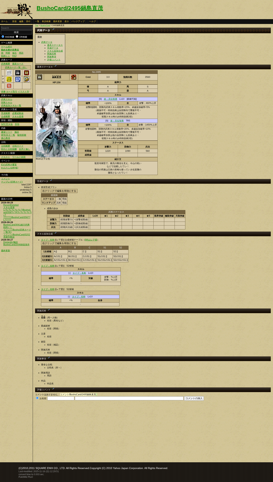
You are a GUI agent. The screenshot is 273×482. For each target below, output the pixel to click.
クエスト (5, 157)
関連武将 (51, 53)
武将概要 (5, 63)
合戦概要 (5, 146)
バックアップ (78, 21)
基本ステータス (55, 45)
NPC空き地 (7, 124)
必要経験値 (17, 113)
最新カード (17, 63)
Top (36, 25)
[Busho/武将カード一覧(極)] (18, 75)
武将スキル (6, 99)
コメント (5, 178)
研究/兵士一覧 (8, 135)
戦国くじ (5, 56)
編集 (21, 21)
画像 (3, 91)
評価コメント (54, 59)
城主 (14, 53)
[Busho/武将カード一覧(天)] (9, 75)
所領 (17, 124)
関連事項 (51, 56)
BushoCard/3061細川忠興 (16, 224)
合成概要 (5, 116)
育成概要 (5, 113)
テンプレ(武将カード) (12, 182)
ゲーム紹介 (6, 46)
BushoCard (45, 25)
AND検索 (9, 37)
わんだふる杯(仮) (9, 167)
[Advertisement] (66, 430)
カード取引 (11, 91)
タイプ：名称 (47, 239)
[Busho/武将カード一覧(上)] (9, 81)
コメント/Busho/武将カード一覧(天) (17, 230)
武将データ (46, 42)
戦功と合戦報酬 (9, 149)
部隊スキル (6, 102)
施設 (16, 132)
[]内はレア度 (91, 239)
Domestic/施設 (10, 242)
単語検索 (46, 21)
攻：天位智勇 (110, 99)
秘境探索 (21, 135)
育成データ (52, 48)
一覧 (37, 21)
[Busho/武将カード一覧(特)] (26, 75)
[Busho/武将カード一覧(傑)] (26, 81)
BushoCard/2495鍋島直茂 (70, 8)
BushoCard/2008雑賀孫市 (16, 244)
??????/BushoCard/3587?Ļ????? (16, 218)
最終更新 (57, 21)
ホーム (4, 21)
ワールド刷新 (19, 157)
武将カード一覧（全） (16, 67)
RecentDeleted (11, 205)
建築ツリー (6, 132)
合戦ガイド (17, 146)
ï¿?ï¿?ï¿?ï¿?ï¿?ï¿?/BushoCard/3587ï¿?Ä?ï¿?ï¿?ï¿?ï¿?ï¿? (17, 212)
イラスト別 (23, 91)
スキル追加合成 (55, 51)
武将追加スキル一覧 (11, 105)
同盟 (8, 53)
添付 (28, 21)
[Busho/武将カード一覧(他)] (9, 88)
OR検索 (23, 37)
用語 (21, 53)
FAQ (14, 56)
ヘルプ (92, 21)
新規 (14, 21)
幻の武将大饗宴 (9, 164)
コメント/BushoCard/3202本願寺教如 (16, 235)
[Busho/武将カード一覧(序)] (18, 81)
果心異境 (5, 138)
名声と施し (24, 149)
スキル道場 (17, 116)
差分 (66, 21)
